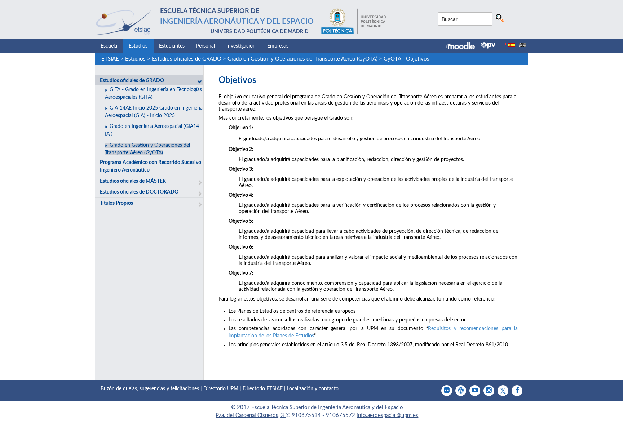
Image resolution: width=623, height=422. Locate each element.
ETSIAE (110, 59)
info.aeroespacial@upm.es (387, 415)
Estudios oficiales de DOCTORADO (139, 192)
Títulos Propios (116, 203)
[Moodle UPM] (463, 46)
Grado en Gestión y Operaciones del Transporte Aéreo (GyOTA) (302, 59)
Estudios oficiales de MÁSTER (133, 181)
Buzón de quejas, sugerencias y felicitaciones (150, 388)
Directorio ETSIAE (263, 388)
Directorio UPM (220, 388)
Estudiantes (172, 46)
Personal (205, 46)
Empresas (277, 46)
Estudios (138, 46)
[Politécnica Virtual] (488, 45)
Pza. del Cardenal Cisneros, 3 (251, 415)
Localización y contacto (313, 388)
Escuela (109, 46)
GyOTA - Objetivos (406, 59)
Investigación (241, 46)
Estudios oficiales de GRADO (186, 59)
